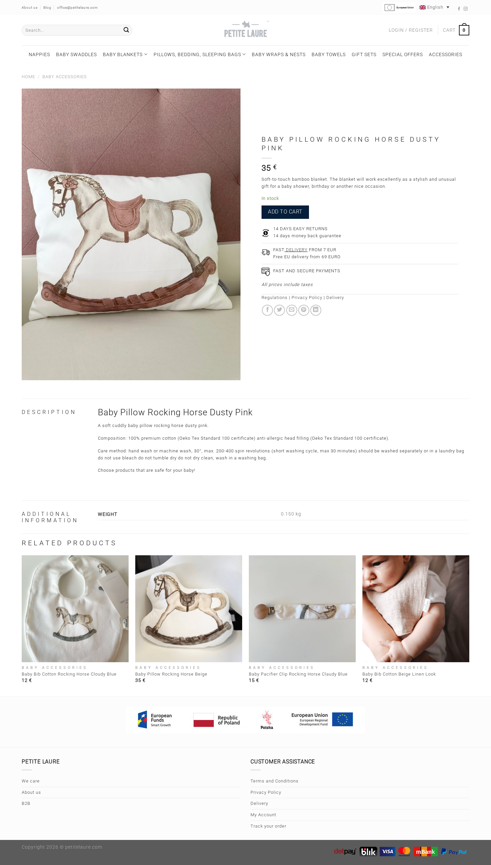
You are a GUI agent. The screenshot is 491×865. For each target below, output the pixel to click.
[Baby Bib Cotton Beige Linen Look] (415, 608)
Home (28, 76)
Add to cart (285, 212)
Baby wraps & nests (279, 54)
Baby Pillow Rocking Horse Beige (171, 674)
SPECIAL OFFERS (402, 54)
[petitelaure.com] (245, 30)
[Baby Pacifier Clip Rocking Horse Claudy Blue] (302, 608)
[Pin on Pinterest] (303, 310)
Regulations (275, 297)
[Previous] (22, 625)
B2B (26, 803)
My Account (263, 814)
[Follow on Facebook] (459, 9)
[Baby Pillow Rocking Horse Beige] (188, 608)
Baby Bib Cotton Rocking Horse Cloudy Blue (69, 674)
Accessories (445, 54)
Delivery (335, 297)
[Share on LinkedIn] (315, 310)
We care (31, 780)
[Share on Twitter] (279, 310)
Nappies (39, 54)
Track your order (268, 826)
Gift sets (364, 54)
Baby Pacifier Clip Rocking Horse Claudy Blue (298, 674)
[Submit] (126, 30)
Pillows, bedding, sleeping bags (197, 54)
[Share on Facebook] (267, 310)
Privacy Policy (307, 297)
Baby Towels (329, 54)
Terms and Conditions (275, 780)
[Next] (469, 625)
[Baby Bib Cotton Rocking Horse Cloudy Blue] (75, 608)
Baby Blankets (123, 54)
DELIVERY (296, 249)
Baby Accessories (64, 76)
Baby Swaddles (76, 54)
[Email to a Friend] (291, 310)
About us (31, 792)
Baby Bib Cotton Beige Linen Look (399, 674)
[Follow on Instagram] (466, 9)
